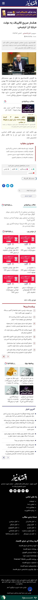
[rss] (11, 491)
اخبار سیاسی (13, 522)
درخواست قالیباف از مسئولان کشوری (22, 157)
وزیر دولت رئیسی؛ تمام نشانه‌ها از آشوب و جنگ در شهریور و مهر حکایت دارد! (18, 311)
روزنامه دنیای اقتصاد (29, 549)
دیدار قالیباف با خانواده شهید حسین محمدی (20, 154)
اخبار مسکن (13, 525)
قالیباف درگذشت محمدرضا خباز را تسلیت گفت (19, 152)
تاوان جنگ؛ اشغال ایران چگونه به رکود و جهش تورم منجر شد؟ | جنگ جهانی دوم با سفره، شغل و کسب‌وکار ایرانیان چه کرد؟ (19, 435)
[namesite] (31, 3)
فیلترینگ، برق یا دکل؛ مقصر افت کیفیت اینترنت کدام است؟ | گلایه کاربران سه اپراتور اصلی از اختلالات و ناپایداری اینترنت (20, 446)
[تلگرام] (11, 185)
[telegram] (15, 491)
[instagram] (19, 491)
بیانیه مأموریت (29, 511)
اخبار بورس (30, 525)
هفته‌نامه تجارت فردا (29, 556)
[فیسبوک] (3, 185)
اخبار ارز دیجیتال (29, 534)
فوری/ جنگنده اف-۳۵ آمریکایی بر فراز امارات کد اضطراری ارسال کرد (18, 331)
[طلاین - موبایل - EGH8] (19, 13)
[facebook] (27, 491)
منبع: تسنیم (28, 196)
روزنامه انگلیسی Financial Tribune (25, 559)
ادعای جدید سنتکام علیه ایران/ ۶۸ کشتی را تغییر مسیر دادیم (20, 428)
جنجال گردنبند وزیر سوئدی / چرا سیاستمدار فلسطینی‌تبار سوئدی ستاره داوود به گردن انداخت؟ (19, 344)
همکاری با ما (30, 507)
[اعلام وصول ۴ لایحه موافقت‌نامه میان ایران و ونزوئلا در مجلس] (31, 119)
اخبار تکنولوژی (12, 528)
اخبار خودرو (30, 528)
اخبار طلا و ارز (30, 522)
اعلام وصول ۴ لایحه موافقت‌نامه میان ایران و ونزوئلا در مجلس (14, 119)
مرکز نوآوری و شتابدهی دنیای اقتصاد (24, 569)
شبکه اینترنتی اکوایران (29, 552)
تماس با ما (31, 504)
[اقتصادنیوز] (19, 477)
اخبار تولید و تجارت (28, 531)
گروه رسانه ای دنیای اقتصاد (27, 546)
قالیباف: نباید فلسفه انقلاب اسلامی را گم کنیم (19, 149)
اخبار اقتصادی (27, 33)
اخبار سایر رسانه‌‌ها (11, 534)
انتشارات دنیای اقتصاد (29, 563)
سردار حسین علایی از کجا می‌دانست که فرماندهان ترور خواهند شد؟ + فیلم (20, 318)
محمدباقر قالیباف (29, 179)
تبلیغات (31, 501)
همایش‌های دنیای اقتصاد (28, 566)
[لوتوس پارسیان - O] (19, 597)
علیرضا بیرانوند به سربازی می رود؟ (24, 440)
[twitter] (23, 491)
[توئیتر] (7, 185)
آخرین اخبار (30, 409)
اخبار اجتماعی (13, 531)
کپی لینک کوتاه (31, 190)
